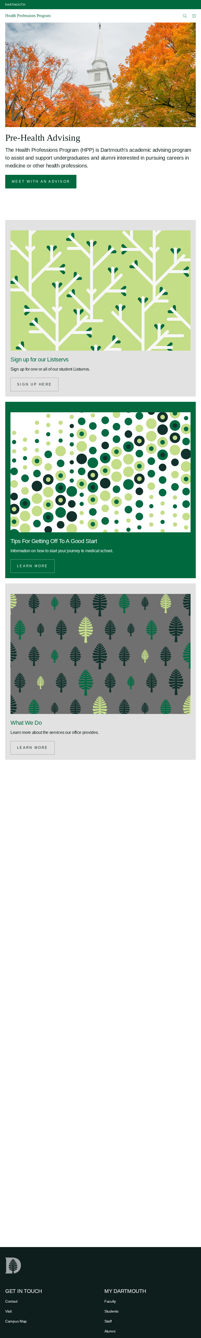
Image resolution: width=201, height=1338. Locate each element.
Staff (108, 1321)
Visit (8, 1311)
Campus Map (16, 1321)
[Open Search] (185, 16)
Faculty (110, 1301)
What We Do (26, 722)
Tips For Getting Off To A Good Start (53, 541)
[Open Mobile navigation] (194, 16)
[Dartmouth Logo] (15, 4)
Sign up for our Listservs (39, 359)
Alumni (109, 1331)
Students (111, 1311)
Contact (11, 1301)
